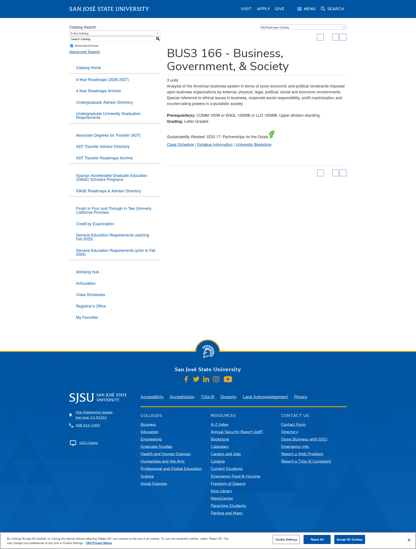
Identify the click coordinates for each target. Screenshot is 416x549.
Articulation (86, 283)
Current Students (227, 468)
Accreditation (182, 397)
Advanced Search (84, 51)
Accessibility (152, 397)
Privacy (300, 397)
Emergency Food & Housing (235, 476)
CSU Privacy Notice (99, 543)
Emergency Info (295, 446)
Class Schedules (90, 294)
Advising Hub (87, 271)
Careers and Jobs (226, 454)
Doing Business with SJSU (304, 439)
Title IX (207, 397)
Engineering (151, 439)
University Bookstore (253, 144)
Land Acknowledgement (265, 397)
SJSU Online (88, 442)
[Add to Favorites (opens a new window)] (320, 37)
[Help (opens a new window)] (343, 37)
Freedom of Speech (228, 483)
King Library (221, 491)
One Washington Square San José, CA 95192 (94, 415)
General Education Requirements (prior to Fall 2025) (115, 252)
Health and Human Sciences (166, 454)
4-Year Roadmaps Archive (98, 90)
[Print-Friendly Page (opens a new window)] (335, 37)
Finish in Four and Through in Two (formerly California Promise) (113, 210)
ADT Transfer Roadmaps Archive (104, 157)
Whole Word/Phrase (86, 45)
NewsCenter (222, 498)
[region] (246, 8)
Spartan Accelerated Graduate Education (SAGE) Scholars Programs (111, 177)
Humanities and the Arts (163, 461)
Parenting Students (228, 505)
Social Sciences (154, 483)
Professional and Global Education (171, 468)
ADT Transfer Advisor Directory (103, 146)
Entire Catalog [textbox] (79, 33)
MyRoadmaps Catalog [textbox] (275, 27)
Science (147, 476)
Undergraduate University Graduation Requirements (108, 115)
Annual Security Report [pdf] (237, 431)
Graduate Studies (156, 446)
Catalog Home (88, 67)
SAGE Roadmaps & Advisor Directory (108, 190)
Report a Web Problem (302, 454)
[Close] (409, 540)
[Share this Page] (328, 37)
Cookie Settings (286, 539)
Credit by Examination (95, 223)
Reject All (317, 539)
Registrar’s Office (91, 306)
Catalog (218, 461)
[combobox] (303, 27)
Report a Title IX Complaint (306, 461)
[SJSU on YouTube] (228, 379)
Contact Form (293, 424)
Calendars (220, 446)
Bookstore (220, 439)
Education (149, 431)
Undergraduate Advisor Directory (104, 102)
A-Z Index (219, 424)
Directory (289, 431)
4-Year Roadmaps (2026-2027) (102, 79)
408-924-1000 (88, 425)
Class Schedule (180, 144)
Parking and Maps (226, 513)
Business (148, 424)
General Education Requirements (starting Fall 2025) (112, 236)
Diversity (228, 397)
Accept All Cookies (349, 539)
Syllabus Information (214, 144)
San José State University (109, 9)
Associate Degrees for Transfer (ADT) (108, 135)
